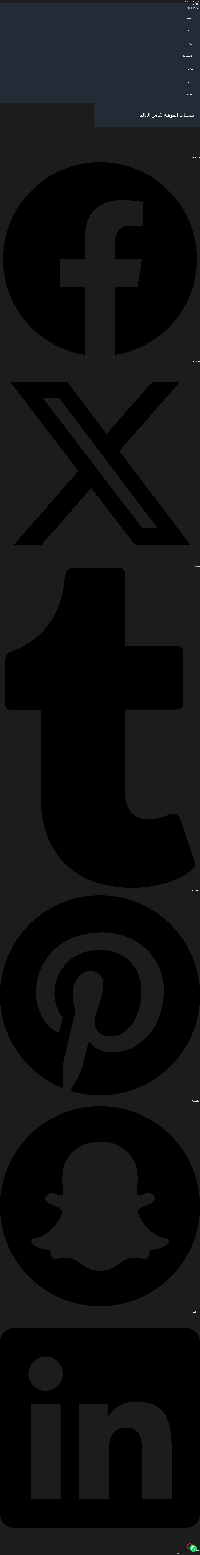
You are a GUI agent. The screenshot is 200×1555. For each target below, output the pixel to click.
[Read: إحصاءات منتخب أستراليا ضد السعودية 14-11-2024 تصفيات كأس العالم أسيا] (183, 140)
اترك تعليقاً (195, 152)
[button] (193, 1548)
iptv (177, 1553)
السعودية (159, 152)
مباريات (186, 152)
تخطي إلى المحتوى (192, 1)
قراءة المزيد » (163, 157)
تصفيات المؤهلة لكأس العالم (143, 152)
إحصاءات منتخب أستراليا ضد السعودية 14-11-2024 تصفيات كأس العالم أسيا (152, 146)
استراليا (167, 152)
